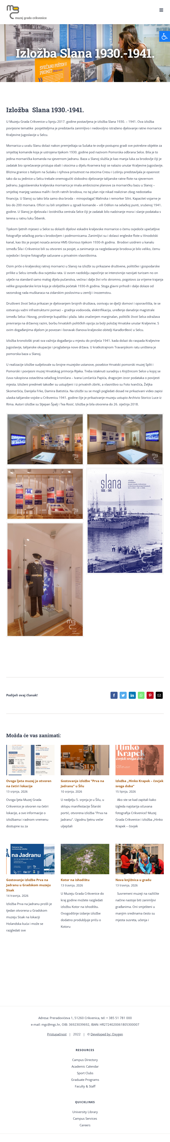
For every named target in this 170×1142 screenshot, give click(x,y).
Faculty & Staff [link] (85, 1086)
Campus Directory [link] (85, 1060)
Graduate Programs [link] (85, 1080)
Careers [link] (85, 1125)
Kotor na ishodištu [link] (75, 880)
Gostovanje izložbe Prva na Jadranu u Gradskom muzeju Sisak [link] (28, 885)
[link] (164, 36)
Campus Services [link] (85, 1118)
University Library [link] (85, 1112)
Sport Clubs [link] (85, 1073)
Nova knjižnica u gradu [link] (133, 880)
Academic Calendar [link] (85, 1066)
